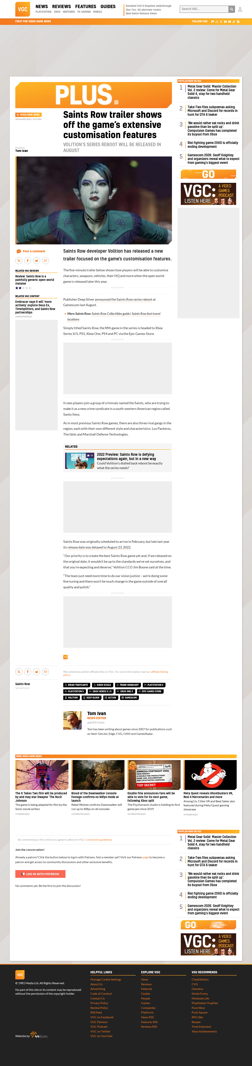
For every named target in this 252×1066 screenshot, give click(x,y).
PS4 (104, 334)
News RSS (147, 1017)
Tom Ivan (21, 150)
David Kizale (104, 685)
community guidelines (99, 839)
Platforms (147, 1012)
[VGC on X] (221, 21)
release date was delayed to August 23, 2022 (99, 547)
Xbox (57, 12)
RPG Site (197, 1017)
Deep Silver (86, 299)
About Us (96, 984)
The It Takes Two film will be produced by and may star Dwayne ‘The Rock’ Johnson (41, 797)
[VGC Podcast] (216, 21)
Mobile (97, 12)
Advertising (97, 988)
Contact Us (97, 998)
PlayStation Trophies (205, 1003)
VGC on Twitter (100, 1031)
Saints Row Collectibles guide (111, 314)
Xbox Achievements (204, 1031)
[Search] (231, 9)
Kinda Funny (200, 993)
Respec (196, 1022)
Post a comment (34, 251)
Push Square (200, 1012)
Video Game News (29, 115)
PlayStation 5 (76, 691)
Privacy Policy (99, 1003)
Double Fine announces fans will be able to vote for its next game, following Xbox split (151, 797)
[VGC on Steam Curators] (238, 21)
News (42, 7)
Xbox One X (126, 691)
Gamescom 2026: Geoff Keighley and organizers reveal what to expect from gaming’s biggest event (213, 159)
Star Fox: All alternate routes (143, 10)
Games (145, 1003)
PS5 (82, 334)
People (145, 998)
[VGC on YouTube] (229, 21)
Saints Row (22, 684)
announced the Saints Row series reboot (123, 299)
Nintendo (69, 12)
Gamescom (71, 305)
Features (85, 7)
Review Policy (99, 1007)
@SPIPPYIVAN (95, 722)
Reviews (61, 7)
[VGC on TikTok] (233, 21)
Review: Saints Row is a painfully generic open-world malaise (34, 280)
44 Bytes (39, 1034)
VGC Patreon (99, 1022)
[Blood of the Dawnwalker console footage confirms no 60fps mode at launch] (98, 775)
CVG (195, 984)
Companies (148, 1007)
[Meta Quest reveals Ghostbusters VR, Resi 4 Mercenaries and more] (210, 775)
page (146, 857)
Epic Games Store (141, 334)
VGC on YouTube (101, 1036)
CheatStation (200, 979)
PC (116, 334)
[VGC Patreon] (212, 21)
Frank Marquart (129, 685)
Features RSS (149, 1022)
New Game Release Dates (141, 13)
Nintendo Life (200, 998)
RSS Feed (96, 1012)
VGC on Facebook (101, 1017)
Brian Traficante (78, 685)
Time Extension (201, 1026)
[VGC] (22, 9)
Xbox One (93, 334)
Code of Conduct (101, 993)
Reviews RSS (149, 1026)
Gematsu (197, 988)
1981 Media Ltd (28, 983)
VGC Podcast (99, 1026)
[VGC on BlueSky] (225, 21)
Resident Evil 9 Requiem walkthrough (148, 6)
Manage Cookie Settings (105, 979)
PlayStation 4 (155, 685)
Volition (119, 567)
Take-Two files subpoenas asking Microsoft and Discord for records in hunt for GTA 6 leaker (213, 111)
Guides (108, 7)
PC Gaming (84, 12)
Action (112, 698)
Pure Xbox (198, 1007)
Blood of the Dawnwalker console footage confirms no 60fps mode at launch (95, 797)
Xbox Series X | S (102, 691)
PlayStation (43, 12)
